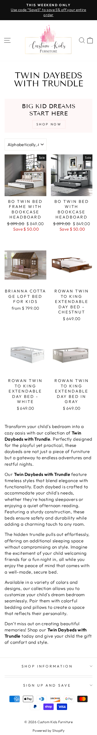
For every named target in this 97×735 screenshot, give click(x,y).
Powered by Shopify (48, 730)
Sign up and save (47, 685)
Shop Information (47, 666)
